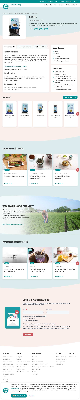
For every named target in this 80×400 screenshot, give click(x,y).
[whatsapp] (47, 29)
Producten (10, 13)
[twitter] (37, 29)
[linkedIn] (45, 29)
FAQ (36, 46)
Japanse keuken (19, 13)
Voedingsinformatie (25, 46)
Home (3, 13)
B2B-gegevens (46, 46)
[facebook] (35, 29)
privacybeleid (15, 388)
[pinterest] (42, 29)
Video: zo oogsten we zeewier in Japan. (15, 66)
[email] (40, 29)
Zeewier (27, 13)
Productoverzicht (9, 46)
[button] (70, 97)
